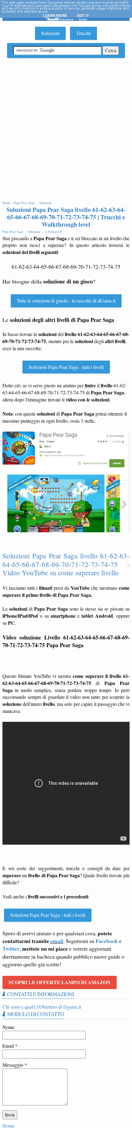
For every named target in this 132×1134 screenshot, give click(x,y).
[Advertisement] (66, 130)
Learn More (55, 15)
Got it (83, 15)
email (56, 941)
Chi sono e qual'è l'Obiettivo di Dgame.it (41, 1006)
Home (8, 1125)
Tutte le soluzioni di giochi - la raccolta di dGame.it (66, 300)
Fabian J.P (55, 231)
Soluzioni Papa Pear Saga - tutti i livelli (66, 367)
